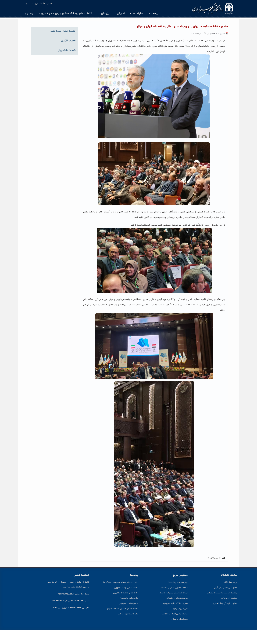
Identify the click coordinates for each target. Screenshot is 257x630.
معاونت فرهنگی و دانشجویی (225, 603)
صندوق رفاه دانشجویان (128, 603)
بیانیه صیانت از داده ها (178, 582)
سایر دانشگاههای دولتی (128, 613)
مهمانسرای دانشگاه (180, 619)
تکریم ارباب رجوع (180, 608)
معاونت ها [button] (138, 13)
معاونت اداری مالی (229, 598)
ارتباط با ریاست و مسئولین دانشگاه (173, 592)
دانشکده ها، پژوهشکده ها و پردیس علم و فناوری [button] (67, 13)
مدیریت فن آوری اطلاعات (177, 598)
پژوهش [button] (105, 13)
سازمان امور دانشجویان (128, 598)
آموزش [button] (121, 13)
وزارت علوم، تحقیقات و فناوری (125, 592)
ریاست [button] (154, 13)
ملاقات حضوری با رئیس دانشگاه (174, 587)
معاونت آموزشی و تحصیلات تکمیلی (222, 592)
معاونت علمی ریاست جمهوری (126, 587)
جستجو (29, 13)
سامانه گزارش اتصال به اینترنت (175, 613)
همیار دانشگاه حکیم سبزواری (175, 603)
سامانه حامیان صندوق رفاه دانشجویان (122, 608)
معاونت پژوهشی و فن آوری (225, 587)
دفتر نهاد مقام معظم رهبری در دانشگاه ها (120, 582)
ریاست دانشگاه (230, 582)
